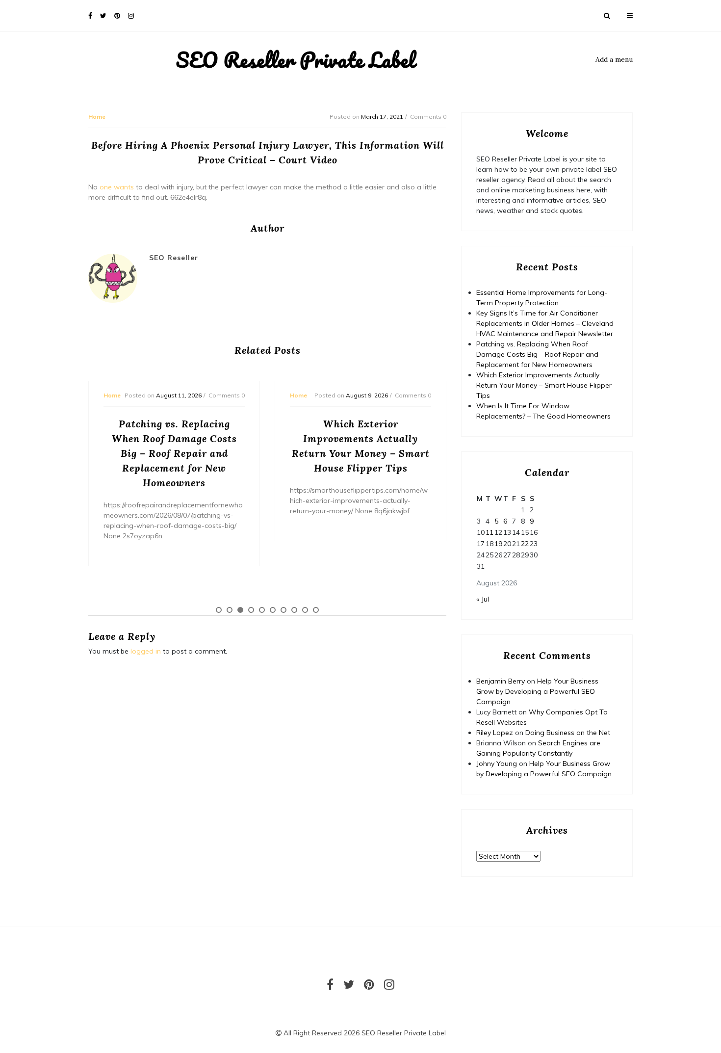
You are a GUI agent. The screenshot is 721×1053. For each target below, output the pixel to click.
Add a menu (614, 59)
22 (525, 543)
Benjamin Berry (500, 681)
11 (489, 532)
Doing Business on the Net (567, 732)
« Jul (482, 599)
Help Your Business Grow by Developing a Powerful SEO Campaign (537, 691)
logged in (145, 651)
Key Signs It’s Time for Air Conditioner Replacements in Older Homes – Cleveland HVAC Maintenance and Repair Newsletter (545, 323)
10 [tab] (316, 610)
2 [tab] (229, 610)
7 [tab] (283, 610)
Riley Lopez (494, 732)
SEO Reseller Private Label (295, 60)
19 (498, 543)
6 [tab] (273, 610)
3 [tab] (240, 610)
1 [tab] (219, 610)
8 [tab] (294, 610)
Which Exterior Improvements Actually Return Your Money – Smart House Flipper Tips (544, 385)
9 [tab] (305, 610)
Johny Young (496, 763)
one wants (117, 187)
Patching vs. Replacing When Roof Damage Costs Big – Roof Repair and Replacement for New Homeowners (537, 354)
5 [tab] (262, 610)
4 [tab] (251, 610)
